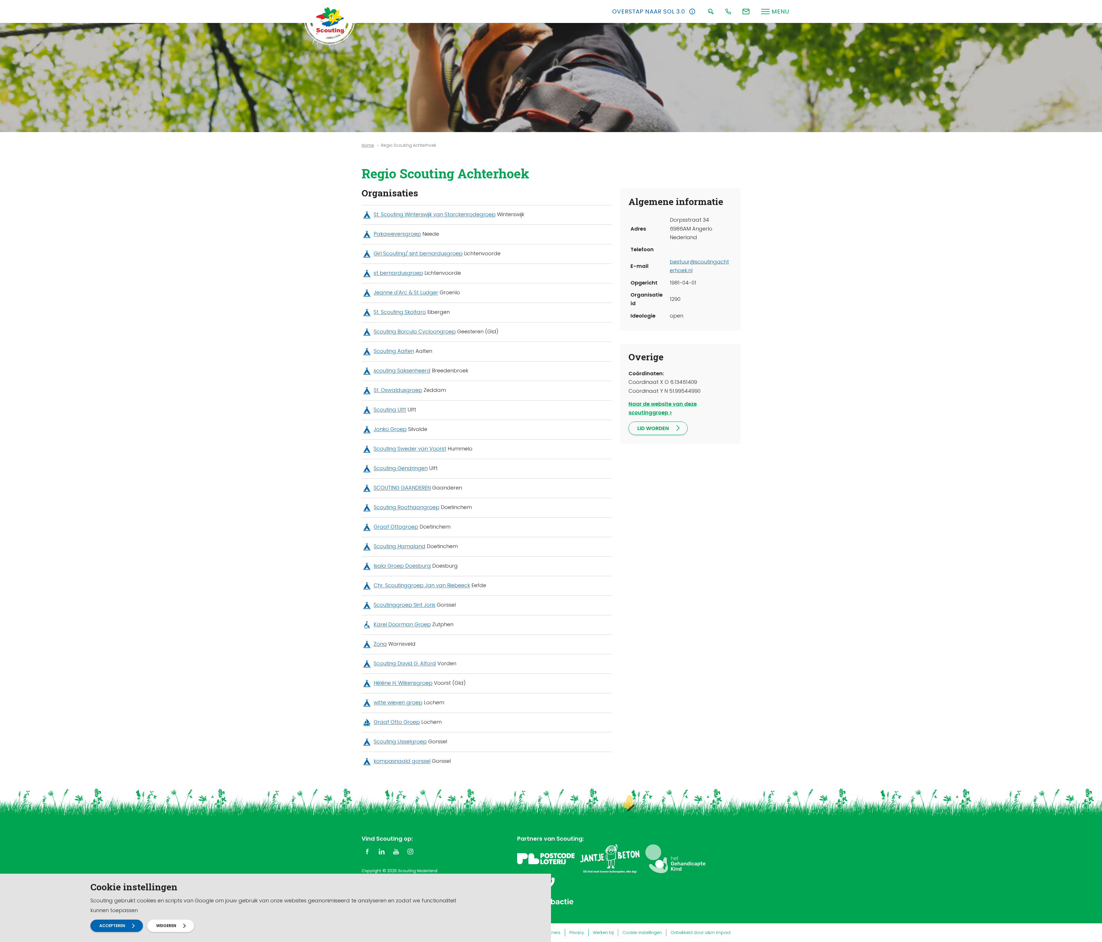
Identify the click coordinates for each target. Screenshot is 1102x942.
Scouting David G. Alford (405, 663)
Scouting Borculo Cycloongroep (415, 331)
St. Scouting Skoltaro (400, 312)
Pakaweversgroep (397, 234)
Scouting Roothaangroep (406, 507)
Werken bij (603, 932)
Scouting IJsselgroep (400, 741)
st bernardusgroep (398, 273)
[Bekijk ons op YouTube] (396, 851)
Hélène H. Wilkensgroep (403, 683)
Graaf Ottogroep (396, 527)
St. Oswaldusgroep (398, 390)
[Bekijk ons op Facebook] (367, 851)
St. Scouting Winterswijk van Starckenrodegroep (435, 214)
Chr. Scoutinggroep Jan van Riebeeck (422, 585)
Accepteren (112, 926)
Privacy (576, 932)
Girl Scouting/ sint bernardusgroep (418, 253)
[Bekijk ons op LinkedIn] (382, 851)
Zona (380, 644)
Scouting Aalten (394, 351)
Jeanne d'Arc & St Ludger (406, 292)
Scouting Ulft (390, 409)
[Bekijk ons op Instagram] (410, 851)
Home (368, 145)
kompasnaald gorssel (402, 761)
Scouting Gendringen (401, 468)
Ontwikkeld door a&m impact (701, 932)
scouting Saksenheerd (402, 370)
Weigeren (166, 926)
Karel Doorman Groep (402, 624)
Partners (552, 932)
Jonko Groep (390, 429)
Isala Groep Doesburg (402, 566)
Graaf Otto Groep (397, 722)
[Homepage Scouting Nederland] (330, 20)
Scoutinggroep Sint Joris (404, 605)
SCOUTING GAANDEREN (402, 488)
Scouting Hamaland (399, 546)
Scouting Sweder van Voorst (410, 448)
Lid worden (653, 428)
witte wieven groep (398, 702)
